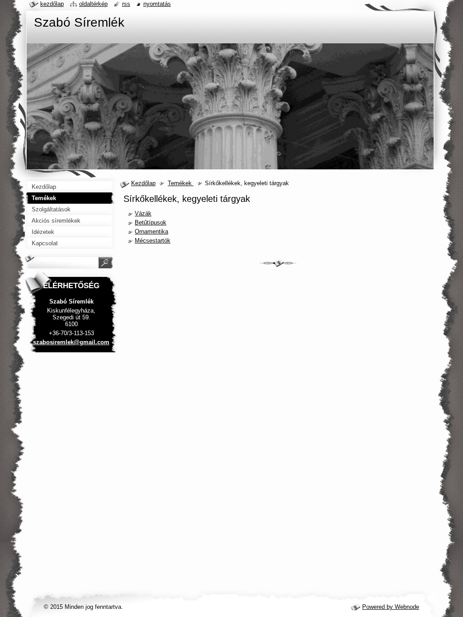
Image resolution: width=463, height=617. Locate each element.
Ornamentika (151, 231)
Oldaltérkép (93, 3)
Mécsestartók (152, 240)
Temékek (181, 183)
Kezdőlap (143, 183)
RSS (126, 3)
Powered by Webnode (390, 606)
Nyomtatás (157, 3)
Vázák (143, 213)
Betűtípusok (150, 222)
